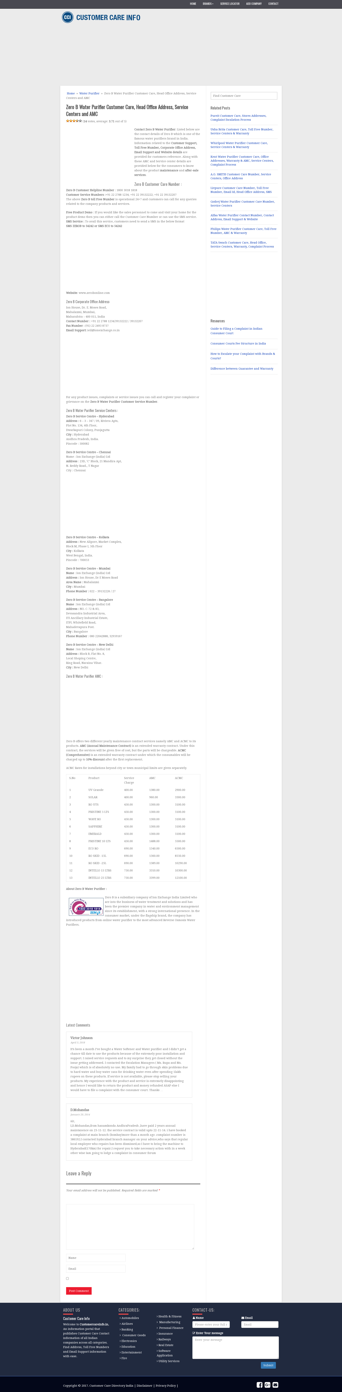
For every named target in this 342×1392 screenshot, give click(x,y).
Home (70, 93)
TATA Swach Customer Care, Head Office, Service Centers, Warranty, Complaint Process (242, 244)
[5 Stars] (80, 120)
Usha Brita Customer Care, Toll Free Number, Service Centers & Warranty (242, 131)
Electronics (129, 1341)
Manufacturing (169, 1322)
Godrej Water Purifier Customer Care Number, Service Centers (243, 203)
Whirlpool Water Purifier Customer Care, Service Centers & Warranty (239, 145)
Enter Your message (209, 1333)
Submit (268, 1365)
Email (249, 1317)
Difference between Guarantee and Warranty (242, 368)
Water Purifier (89, 93)
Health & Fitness (170, 1316)
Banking (127, 1329)
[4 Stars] (77, 120)
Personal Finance (171, 1327)
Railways (165, 1339)
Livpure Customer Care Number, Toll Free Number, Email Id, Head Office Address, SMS (241, 190)
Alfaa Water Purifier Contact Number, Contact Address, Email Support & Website (242, 217)
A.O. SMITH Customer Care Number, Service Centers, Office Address (241, 176)
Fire (124, 1358)
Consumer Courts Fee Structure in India (238, 343)
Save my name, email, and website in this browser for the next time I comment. (124, 1278)
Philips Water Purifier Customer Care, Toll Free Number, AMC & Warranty (243, 230)
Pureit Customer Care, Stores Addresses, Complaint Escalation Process (238, 117)
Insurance (166, 1333)
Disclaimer (144, 1385)
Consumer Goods (134, 1335)
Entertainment (132, 1352)
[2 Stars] (70, 120)
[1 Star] (67, 120)
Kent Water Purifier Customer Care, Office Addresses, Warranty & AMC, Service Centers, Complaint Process (242, 160)
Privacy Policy (166, 1385)
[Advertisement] (169, 55)
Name (200, 1317)
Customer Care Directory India (111, 1385)
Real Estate (166, 1345)
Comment (72, 1198)
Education (128, 1346)
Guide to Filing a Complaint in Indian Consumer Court (236, 331)
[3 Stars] (74, 120)
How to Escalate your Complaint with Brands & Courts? (243, 356)
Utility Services (169, 1361)
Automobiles (130, 1318)
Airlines (127, 1323)
